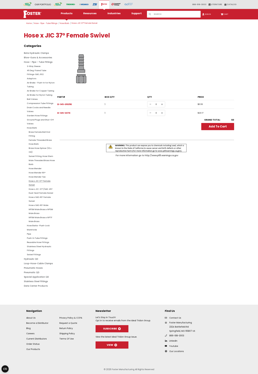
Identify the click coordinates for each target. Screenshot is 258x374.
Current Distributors (36, 338)
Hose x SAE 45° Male (38, 205)
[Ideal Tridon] (58, 4)
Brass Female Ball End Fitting (39, 134)
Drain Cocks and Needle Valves (38, 109)
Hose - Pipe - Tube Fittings (45, 23)
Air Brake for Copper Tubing (40, 90)
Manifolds (32, 229)
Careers (30, 333)
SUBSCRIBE (110, 328)
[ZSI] (95, 4)
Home (29, 23)
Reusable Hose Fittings (38, 242)
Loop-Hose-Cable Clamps (38, 263)
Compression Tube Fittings (40, 103)
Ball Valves (32, 99)
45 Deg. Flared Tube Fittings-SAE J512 (36, 72)
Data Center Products (36, 285)
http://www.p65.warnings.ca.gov (161, 155)
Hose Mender (35, 168)
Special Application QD (36, 276)
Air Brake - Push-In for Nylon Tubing (40, 84)
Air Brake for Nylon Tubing (39, 95)
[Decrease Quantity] (150, 104)
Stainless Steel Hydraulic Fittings (39, 248)
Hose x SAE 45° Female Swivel (40, 199)
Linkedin (173, 340)
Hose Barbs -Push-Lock (38, 225)
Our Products (33, 349)
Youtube (173, 346)
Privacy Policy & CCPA (70, 317)
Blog (28, 328)
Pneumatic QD (31, 272)
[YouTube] (167, 346)
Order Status (33, 343)
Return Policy (66, 328)
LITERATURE (216, 4)
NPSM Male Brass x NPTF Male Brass (40, 219)
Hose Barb (64, 23)
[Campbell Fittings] (115, 4)
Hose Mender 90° (37, 172)
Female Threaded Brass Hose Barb (40, 142)
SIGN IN (207, 14)
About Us (31, 317)
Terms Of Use (66, 338)
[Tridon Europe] (70, 4)
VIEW (110, 345)
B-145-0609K (64, 104)
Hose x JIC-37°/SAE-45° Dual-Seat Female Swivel (41, 191)
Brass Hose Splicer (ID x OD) (40, 150)
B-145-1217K (63, 112)
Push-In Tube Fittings (37, 238)
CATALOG (231, 4)
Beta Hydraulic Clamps (36, 53)
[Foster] (104, 4)
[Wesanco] (83, 4)
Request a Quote (68, 323)
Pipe (29, 233)
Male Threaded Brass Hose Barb (42, 162)
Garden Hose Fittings (37, 115)
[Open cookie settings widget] (5, 369)
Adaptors (31, 78)
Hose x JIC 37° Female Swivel (84, 23)
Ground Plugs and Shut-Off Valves (40, 121)
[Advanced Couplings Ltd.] (129, 4)
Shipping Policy (67, 333)
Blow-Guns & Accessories (38, 57)
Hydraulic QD (31, 258)
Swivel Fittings (34, 254)
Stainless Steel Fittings (36, 281)
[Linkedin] (167, 340)
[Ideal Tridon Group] (28, 4)
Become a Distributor (37, 323)
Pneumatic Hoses (33, 267)
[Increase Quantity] (162, 104)
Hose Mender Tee (37, 176)
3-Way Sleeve (33, 66)
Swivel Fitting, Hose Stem (41, 156)
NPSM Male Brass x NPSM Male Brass (41, 211)
